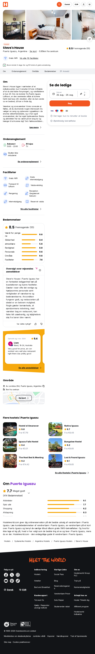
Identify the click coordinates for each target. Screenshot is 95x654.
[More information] (39, 270)
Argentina (22, 51)
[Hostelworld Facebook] (6, 575)
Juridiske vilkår (39, 636)
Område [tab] (35, 71)
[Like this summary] (35, 323)
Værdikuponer (62, 636)
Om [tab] (4, 71)
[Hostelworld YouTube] (6, 581)
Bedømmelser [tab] (50, 71)
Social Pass (59, 574)
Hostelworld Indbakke (79, 613)
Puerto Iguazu (10, 51)
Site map (7, 642)
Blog (56, 581)
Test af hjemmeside (78, 636)
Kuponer (51, 636)
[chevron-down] (29, 493)
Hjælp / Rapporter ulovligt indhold (41, 606)
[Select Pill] (59, 4)
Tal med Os (39, 600)
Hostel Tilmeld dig (81, 600)
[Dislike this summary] (41, 323)
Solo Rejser (59, 600)
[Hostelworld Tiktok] (18, 581)
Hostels (37, 574)
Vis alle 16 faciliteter (29, 58)
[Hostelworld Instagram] (18, 575)
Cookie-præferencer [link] (21, 642)
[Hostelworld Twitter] (12, 575)
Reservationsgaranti (62, 587)
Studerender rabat (62, 606)
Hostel (6, 44)
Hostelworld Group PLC (82, 574)
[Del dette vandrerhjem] (89, 39)
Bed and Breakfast (42, 587)
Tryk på (77, 581)
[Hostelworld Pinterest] (12, 581)
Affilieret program (81, 606)
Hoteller (37, 581)
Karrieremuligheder (82, 587)
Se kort (33, 51)
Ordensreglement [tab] (19, 71)
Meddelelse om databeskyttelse (17, 636)
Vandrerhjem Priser (62, 594)
